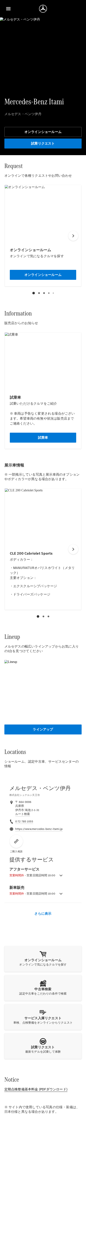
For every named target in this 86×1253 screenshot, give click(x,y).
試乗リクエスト (43, 143)
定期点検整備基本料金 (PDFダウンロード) (35, 1089)
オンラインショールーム (43, 132)
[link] (22, 814)
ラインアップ (43, 729)
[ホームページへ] (43, 8)
